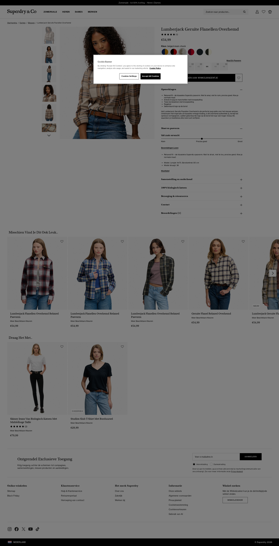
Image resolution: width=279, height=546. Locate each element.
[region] (140, 69)
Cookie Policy (155, 68)
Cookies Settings (129, 76)
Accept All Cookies (150, 76)
